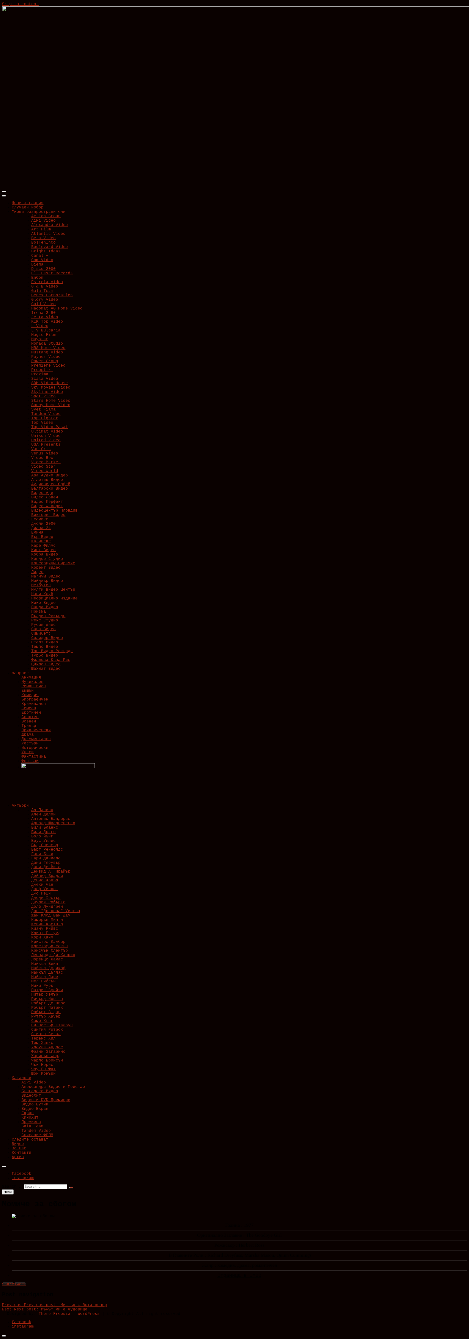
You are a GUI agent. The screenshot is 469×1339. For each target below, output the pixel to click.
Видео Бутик (34, 1104)
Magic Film (43, 335)
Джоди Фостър (46, 898)
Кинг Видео (43, 550)
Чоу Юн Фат (43, 1069)
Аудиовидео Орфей (50, 484)
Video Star (43, 466)
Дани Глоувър (46, 863)
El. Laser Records (52, 273)
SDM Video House (49, 383)
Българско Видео (49, 488)
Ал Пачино (42, 810)
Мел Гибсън (43, 981)
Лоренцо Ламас (47, 959)
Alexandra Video (49, 225)
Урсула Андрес (47, 1047)
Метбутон (41, 585)
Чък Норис (42, 1065)
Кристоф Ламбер (48, 942)
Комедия (30, 695)
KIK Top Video (47, 321)
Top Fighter (44, 418)
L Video (39, 326)
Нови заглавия (27, 203)
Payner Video (46, 357)
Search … (11, 1186)
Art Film (41, 229)
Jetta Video (44, 317)
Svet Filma (43, 409)
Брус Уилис (43, 841)
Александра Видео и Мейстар (53, 1087)
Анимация (31, 677)
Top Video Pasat (49, 427)
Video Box (42, 458)
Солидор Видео (47, 638)
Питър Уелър (44, 994)
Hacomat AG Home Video (57, 308)
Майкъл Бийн (44, 964)
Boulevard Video (49, 247)
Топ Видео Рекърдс (52, 651)
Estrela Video (47, 282)
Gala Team (42, 291)
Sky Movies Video (50, 387)
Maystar (39, 339)
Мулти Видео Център (53, 589)
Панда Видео (44, 607)
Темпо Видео (44, 647)
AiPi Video (43, 220)
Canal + (39, 256)
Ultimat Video (47, 431)
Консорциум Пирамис (53, 563)
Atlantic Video (48, 234)
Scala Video (44, 379)
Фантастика (33, 756)
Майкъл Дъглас (47, 972)
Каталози (21, 1078)
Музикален (32, 682)
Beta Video (43, 238)
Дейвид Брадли (47, 876)
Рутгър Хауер (46, 1016)
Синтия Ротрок (47, 1030)
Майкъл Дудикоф (48, 968)
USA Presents (46, 445)
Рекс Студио (44, 620)
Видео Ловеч (44, 497)
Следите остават (30, 1139)
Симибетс (41, 633)
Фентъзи (30, 761)
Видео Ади (42, 493)
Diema (37, 264)
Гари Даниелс (46, 858)
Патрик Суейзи (47, 990)
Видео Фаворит (47, 506)
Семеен (28, 708)
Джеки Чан (42, 885)
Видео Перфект (47, 502)
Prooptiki (42, 370)
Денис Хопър (44, 880)
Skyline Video (47, 392)
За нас (19, 1148)
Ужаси (27, 752)
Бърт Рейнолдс (47, 849)
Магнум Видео (46, 576)
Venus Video (44, 453)
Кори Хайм (42, 937)
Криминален (33, 704)
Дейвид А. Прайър (50, 871)
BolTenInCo (43, 242)
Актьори (20, 805)
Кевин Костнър (47, 924)
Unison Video (46, 436)
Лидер (37, 572)
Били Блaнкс (44, 827)
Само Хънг (42, 1021)
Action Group (46, 216)
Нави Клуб (42, 594)
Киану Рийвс (44, 929)
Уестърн (30, 743)
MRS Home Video (48, 348)
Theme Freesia (54, 1314)
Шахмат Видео (46, 669)
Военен (28, 721)
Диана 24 (41, 528)
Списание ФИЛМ (37, 1135)
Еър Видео (42, 537)
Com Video (42, 260)
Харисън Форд (46, 1056)
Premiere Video (48, 365)
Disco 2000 (43, 269)
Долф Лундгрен (47, 907)
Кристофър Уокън (49, 946)
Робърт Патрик (47, 1008)
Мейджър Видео (47, 581)
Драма (27, 734)
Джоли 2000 (43, 524)
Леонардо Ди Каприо (53, 955)
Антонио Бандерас (50, 819)
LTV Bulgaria (46, 330)
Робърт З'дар (46, 1012)
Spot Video (43, 396)
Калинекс (41, 541)
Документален (36, 739)
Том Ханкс (42, 1043)
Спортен (30, 717)
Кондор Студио (47, 559)
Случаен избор (27, 207)
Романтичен (33, 686)
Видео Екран (34, 1109)
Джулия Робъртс (48, 902)
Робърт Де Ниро (48, 1003)
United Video (46, 440)
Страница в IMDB (239, 1275)
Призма (38, 611)
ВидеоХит (31, 1095)
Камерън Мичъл (47, 920)
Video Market (46, 462)
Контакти (21, 1153)
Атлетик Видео (47, 480)
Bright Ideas (46, 251)
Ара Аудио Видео (49, 475)
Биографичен (34, 699)
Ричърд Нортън (47, 999)
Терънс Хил (43, 1038)
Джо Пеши (41, 893)
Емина (37, 532)
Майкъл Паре (44, 977)
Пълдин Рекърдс (48, 616)
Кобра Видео (44, 554)
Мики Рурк (42, 986)
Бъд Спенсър (44, 845)
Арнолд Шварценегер (53, 823)
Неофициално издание (54, 598)
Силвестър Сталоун (52, 1025)
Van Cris (41, 449)
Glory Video (44, 300)
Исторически (34, 748)
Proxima (39, 374)
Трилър (28, 726)
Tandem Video (46, 414)
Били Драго (43, 832)
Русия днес (43, 625)
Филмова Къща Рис (50, 660)
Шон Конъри (43, 1073)
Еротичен (31, 713)
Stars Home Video (50, 401)
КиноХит (30, 1117)
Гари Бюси (42, 854)
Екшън (27, 691)
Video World (44, 471)
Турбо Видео (44, 655)
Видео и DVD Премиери (45, 1100)
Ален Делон (43, 814)
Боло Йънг (42, 836)
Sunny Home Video (50, 405)
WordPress (89, 1314)
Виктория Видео (48, 515)
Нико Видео (43, 603)
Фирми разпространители (38, 212)
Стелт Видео (44, 642)
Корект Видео (46, 568)
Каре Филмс (43, 546)
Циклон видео (46, 664)
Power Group (44, 361)
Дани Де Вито (46, 867)
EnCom (37, 278)
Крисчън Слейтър (49, 950)
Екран (27, 1113)
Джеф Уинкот (44, 889)
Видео (18, 1144)
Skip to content (20, 4)
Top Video (42, 423)
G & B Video (44, 286)
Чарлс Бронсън (47, 1060)
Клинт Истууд (46, 933)
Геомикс (39, 519)
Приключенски (36, 730)
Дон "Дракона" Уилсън (55, 911)
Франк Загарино (48, 1052)
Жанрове (20, 673)
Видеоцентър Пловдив (54, 510)
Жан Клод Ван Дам (50, 915)
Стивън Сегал (46, 1034)
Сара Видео (43, 629)
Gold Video (43, 304)
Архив (18, 1157)
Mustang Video (47, 352)
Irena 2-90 (43, 313)
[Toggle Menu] (4, 195)
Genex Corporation (52, 295)
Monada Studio (47, 343)
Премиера (31, 1122)
